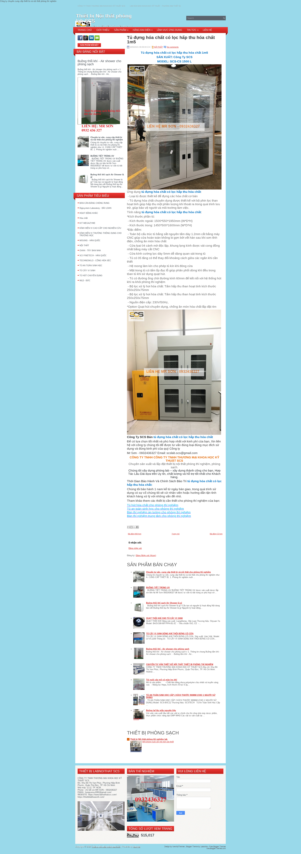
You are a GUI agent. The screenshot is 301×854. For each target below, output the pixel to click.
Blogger (136, 846)
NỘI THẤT (84, 245)
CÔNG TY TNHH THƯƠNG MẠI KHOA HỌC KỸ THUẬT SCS (101, 6)
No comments (173, 47)
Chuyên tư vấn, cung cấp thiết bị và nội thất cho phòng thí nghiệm (106, 138)
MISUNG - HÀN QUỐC (89, 240)
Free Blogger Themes (217, 846)
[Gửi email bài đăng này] (128, 527)
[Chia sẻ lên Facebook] (137, 527)
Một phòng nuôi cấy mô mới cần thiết (158, 742)
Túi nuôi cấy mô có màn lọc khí (161, 680)
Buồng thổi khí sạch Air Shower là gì (164, 603)
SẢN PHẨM (121, 30)
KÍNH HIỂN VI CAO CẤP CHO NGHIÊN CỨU (100, 228)
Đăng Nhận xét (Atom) (146, 555)
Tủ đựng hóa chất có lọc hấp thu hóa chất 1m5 (171, 39)
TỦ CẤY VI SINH (87, 270)
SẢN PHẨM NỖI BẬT (89, 45)
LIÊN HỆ (207, 30)
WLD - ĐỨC (84, 280)
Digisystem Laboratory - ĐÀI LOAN (95, 208)
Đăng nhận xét (135, 548)
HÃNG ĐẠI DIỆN (143, 30)
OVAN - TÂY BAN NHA (90, 250)
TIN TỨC (192, 30)
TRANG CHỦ (85, 30)
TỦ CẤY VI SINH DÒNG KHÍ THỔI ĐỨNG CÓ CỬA (169, 633)
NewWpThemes (178, 846)
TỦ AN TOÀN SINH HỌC (90, 265)
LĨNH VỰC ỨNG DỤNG (169, 30)
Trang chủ (176, 534)
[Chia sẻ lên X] (134, 527)
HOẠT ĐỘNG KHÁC (88, 213)
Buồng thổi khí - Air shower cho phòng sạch (99, 62)
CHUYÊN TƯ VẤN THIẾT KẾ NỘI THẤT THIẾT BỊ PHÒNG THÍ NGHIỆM (179, 664)
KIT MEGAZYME (87, 223)
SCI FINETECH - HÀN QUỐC (92, 255)
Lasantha (204, 846)
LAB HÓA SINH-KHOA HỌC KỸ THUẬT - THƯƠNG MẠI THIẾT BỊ (155, 6)
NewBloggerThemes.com (216, 848)
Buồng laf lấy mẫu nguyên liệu (161, 710)
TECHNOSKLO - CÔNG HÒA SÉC (95, 260)
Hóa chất (83, 218)
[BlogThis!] (131, 527)
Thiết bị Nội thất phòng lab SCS (104, 18)
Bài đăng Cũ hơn (216, 534)
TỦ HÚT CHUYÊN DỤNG (90, 275)
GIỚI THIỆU (102, 30)
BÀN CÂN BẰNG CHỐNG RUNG (94, 203)
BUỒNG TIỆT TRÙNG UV (102, 156)
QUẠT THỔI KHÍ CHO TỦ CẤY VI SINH (164, 618)
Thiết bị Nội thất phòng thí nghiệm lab (148, 739)
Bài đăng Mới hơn (134, 534)
